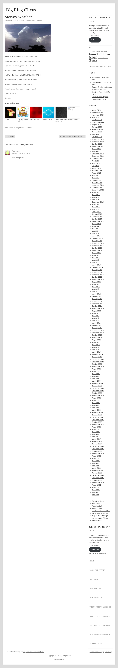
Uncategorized (18, 128)
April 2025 (95, 117)
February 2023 (97, 129)
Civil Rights (92, 51)
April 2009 (95, 378)
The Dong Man (35, 120)
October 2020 (97, 144)
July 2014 (95, 226)
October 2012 (97, 277)
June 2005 (96, 490)
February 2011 (97, 325)
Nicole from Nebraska (100, 513)
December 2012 (98, 272)
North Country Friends (100, 518)
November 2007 (98, 420)
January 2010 (97, 357)
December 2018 (98, 156)
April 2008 (95, 408)
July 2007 (95, 429)
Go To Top (108, 652)
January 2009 (97, 386)
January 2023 (97, 132)
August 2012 (96, 282)
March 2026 (96, 110)
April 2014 (95, 233)
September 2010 (98, 337)
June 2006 (96, 461)
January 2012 (97, 299)
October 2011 (97, 306)
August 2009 (96, 369)
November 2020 (98, 141)
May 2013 (95, 260)
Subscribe (95, 40)
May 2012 (95, 289)
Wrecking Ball (97, 506)
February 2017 (97, 180)
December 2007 (98, 417)
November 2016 (98, 185)
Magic (93, 57)
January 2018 (97, 170)
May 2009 (95, 376)
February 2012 (97, 296)
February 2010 (97, 354)
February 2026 (97, 112)
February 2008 (97, 412)
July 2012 (95, 284)
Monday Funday (73, 120)
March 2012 (96, 294)
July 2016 (95, 192)
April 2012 (95, 291)
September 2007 (98, 424)
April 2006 (95, 466)
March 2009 (96, 381)
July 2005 (95, 487)
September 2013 (98, 250)
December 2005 (98, 475)
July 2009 (95, 371)
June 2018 (96, 163)
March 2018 (96, 168)
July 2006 (95, 458)
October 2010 (97, 335)
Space (93, 60)
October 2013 (97, 248)
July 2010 (95, 342)
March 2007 (96, 439)
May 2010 (95, 347)
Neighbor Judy (97, 508)
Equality (105, 51)
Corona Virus (99, 51)
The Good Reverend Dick (101, 511)
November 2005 (98, 478)
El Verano (10, 136)
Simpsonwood (97, 82)
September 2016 (98, 190)
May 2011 (95, 318)
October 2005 (97, 480)
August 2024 (96, 125)
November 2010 (98, 333)
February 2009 (97, 383)
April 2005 (95, 495)
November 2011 (97, 304)
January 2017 (97, 183)
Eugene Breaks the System (102, 87)
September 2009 (98, 366)
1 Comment (37, 21)
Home (92, 561)
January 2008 (97, 415)
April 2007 (95, 437)
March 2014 (96, 236)
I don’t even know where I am (61, 121)
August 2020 (96, 149)
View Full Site (59, 660)
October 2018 (97, 158)
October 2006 (97, 451)
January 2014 (97, 241)
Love (106, 54)
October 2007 (97, 422)
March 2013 (96, 265)
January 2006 (97, 473)
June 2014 (96, 229)
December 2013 (98, 243)
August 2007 (96, 427)
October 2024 (97, 120)
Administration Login (97, 652)
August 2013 (96, 253)
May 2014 (95, 231)
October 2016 (97, 187)
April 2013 (95, 262)
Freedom (95, 54)
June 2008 (96, 403)
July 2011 (95, 313)
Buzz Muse (96, 503)
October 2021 (97, 137)
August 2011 (96, 311)
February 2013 (97, 267)
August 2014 (96, 224)
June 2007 (96, 432)
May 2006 (95, 463)
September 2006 (98, 453)
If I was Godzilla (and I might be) (72, 136)
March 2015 (96, 212)
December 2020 (98, 139)
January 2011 (97, 328)
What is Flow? (47, 120)
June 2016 (96, 195)
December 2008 (98, 388)
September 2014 (98, 221)
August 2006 (96, 456)
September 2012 (98, 279)
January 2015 (97, 214)
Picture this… (97, 77)
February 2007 (97, 441)
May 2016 (95, 197)
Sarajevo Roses (97, 92)
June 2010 (96, 345)
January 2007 (97, 444)
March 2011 (96, 323)
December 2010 (98, 330)
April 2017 (95, 178)
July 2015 (95, 204)
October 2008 (97, 393)
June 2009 (96, 374)
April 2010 (95, 349)
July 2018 (95, 161)
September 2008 (98, 395)
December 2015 (98, 202)
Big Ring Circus (21, 9)
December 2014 (98, 216)
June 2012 (96, 287)
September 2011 (98, 308)
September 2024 (98, 122)
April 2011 (95, 320)
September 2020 (98, 146)
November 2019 (98, 154)
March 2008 (96, 410)
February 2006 (97, 470)
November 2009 (98, 362)
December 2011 (97, 301)
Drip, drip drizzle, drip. (23, 121)
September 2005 (98, 482)
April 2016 (95, 200)
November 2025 (98, 115)
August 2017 (96, 173)
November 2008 (98, 391)
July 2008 (95, 400)
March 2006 (96, 468)
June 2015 (96, 207)
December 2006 (98, 446)
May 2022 (95, 134)
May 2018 (95, 166)
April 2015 (95, 209)
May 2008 (95, 405)
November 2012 (98, 274)
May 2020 (95, 151)
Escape (7, 120)
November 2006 (98, 449)
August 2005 (96, 485)
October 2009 (97, 364)
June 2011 (95, 316)
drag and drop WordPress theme (33, 652)
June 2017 (96, 175)
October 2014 (97, 219)
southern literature (103, 58)
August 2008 (96, 398)
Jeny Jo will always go (100, 516)
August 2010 (96, 340)
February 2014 (97, 238)
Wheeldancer (97, 520)
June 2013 (96, 258)
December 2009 (98, 359)
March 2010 (96, 352)
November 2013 (98, 245)
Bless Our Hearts (98, 501)
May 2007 (95, 434)
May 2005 (95, 492)
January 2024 (97, 127)
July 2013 (95, 255)
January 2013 (97, 270)
